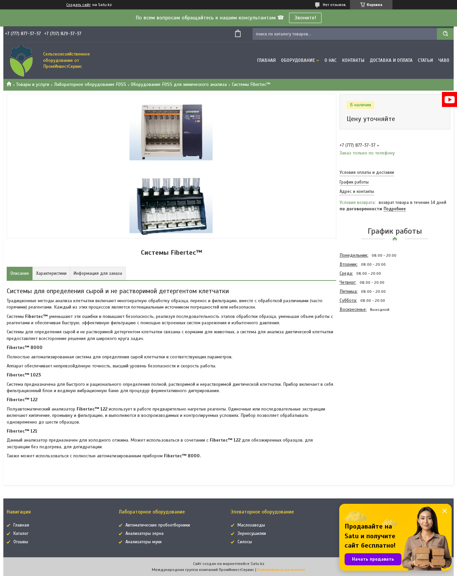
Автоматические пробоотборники (157, 525)
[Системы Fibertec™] (363, 350)
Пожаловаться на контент (281, 569)
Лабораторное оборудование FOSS (90, 84)
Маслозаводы (251, 525)
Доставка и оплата (391, 60)
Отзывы (20, 542)
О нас (331, 60)
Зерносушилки (252, 533)
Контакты (353, 60)
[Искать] (445, 34)
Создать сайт (78, 4)
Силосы (245, 542)
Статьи (425, 60)
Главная (266, 60)
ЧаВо (443, 60)
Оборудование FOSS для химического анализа (179, 84)
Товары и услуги (32, 84)
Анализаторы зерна (144, 533)
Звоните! (305, 17)
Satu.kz (257, 563)
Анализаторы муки (143, 542)
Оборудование (298, 60)
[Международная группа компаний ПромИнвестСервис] (21, 60)
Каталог (20, 533)
